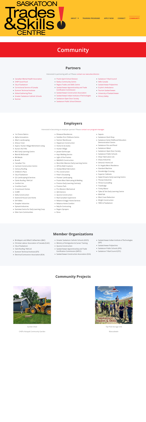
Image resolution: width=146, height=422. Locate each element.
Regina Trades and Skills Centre (68, 85)
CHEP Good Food (21, 82)
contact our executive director (88, 74)
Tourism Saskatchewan (106, 90)
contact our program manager (92, 129)
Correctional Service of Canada (26, 87)
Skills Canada (103, 82)
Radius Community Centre (66, 82)
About (73, 18)
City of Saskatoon (21, 85)
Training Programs (91, 18)
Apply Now (109, 18)
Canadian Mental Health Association (28, 79)
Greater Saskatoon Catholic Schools (28, 96)
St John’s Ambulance (105, 87)
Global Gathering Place (23, 93)
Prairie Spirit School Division (67, 79)
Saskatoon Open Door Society (68, 98)
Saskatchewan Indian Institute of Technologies (74, 96)
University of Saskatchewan (108, 93)
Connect (121, 18)
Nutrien (18, 99)
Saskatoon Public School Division (69, 101)
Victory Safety (103, 96)
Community (134, 18)
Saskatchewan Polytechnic (108, 85)
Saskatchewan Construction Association (71, 93)
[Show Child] (78, 18)
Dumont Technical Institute (25, 90)
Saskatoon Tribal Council (107, 79)
